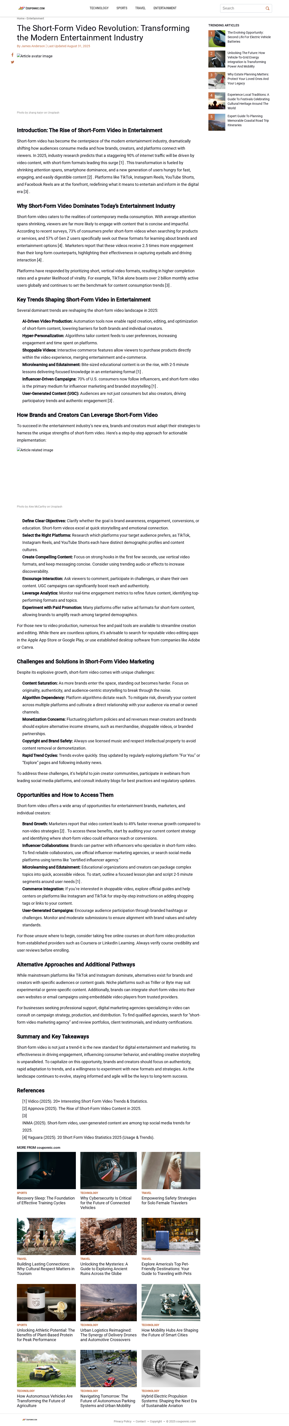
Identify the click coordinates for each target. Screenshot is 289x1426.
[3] (26, 191)
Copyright (156, 1421)
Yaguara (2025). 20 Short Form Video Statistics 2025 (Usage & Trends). (91, 1137)
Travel (140, 8)
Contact (141, 1421)
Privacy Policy (122, 1421)
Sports (122, 8)
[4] (60, 245)
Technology (99, 8)
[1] (121, 162)
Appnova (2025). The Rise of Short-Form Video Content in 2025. (84, 1108)
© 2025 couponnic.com (181, 1421)
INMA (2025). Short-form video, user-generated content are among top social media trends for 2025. (106, 1126)
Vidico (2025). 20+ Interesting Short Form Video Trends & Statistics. (88, 1101)
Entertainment (165, 8)
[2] (89, 177)
